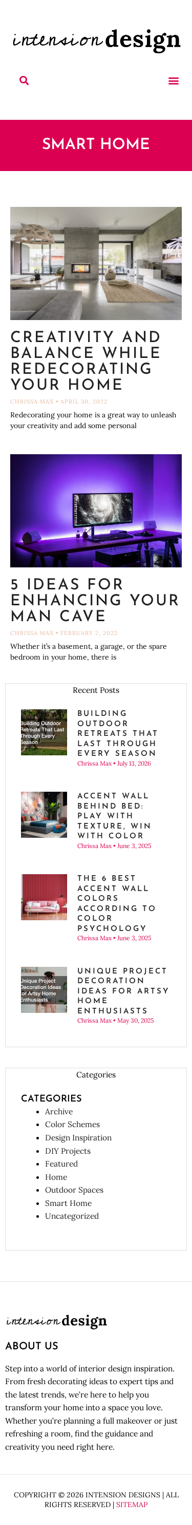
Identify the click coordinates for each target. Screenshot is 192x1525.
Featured (61, 1163)
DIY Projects (68, 1151)
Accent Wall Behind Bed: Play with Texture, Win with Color (114, 816)
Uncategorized (72, 1216)
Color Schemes (72, 1124)
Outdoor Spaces (74, 1189)
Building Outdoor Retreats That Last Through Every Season (118, 734)
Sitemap (131, 1504)
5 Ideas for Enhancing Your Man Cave (95, 601)
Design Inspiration (78, 1137)
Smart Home (68, 1203)
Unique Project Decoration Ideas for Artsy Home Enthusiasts (123, 991)
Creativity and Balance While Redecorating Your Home (86, 362)
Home (56, 1177)
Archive (59, 1111)
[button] (23, 80)
